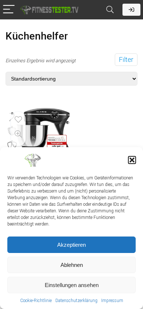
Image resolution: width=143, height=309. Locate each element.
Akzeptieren (71, 245)
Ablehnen (71, 265)
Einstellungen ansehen (72, 285)
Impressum (112, 300)
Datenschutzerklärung (76, 300)
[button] (132, 160)
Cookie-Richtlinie (36, 300)
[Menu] (9, 9)
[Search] (110, 9)
